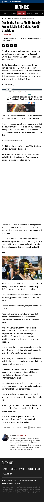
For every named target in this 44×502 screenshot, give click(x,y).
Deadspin (7, 427)
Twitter (7, 45)
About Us (5, 483)
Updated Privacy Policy (25, 480)
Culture (13, 13)
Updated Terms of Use (9, 480)
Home (4, 18)
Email (11, 45)
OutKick (22, 7)
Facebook (3, 45)
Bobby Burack (7, 34)
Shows (36, 13)
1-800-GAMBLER (31, 493)
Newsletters (7, 473)
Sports (4, 13)
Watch (29, 13)
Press (11, 483)
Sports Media (36, 427)
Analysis (21, 13)
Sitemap (17, 483)
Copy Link (15, 45)
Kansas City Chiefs (21, 427)
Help (35, 480)
